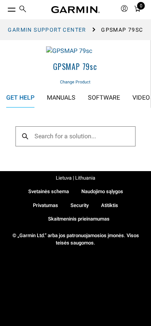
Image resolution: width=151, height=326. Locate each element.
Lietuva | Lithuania (75, 178)
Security (79, 205)
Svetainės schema (48, 191)
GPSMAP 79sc (75, 66)
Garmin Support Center (47, 30)
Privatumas (45, 205)
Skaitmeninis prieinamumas (79, 219)
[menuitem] (23, 10)
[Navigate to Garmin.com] (75, 9)
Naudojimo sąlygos (102, 191)
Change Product (75, 82)
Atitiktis (109, 205)
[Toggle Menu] (4, 7)
